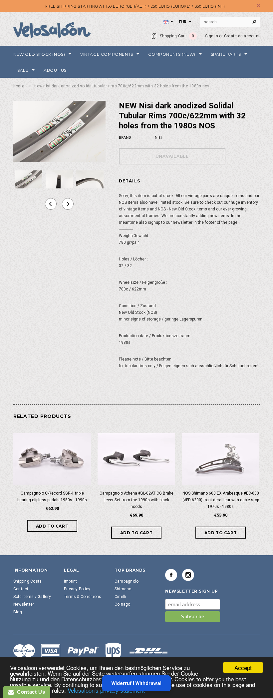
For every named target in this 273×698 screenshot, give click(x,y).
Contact (21, 589)
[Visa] (90, 651)
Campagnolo (126, 581)
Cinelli (121, 596)
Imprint (70, 581)
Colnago (123, 604)
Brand (125, 137)
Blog (17, 612)
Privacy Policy (77, 589)
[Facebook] (171, 575)
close (258, 5)
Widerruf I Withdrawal (136, 683)
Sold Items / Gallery (32, 596)
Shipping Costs (27, 581)
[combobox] (230, 22)
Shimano (123, 589)
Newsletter (23, 604)
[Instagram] (188, 575)
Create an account (242, 36)
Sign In (211, 36)
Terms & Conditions (82, 596)
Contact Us (29, 692)
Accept (243, 667)
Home (18, 86)
